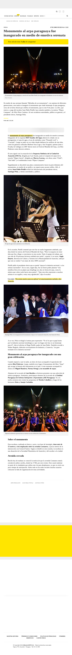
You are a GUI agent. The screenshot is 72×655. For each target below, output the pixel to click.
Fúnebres (62, 636)
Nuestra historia (12, 636)
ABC (7, 11)
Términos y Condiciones (29, 636)
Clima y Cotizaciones (53, 11)
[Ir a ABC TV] (49, 16)
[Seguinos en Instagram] (67, 645)
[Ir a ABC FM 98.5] (61, 16)
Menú (67, 11)
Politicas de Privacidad (48, 636)
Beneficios (29, 638)
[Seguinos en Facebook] (61, 645)
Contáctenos (41, 638)
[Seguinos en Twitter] (63, 645)
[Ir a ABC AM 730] (54, 16)
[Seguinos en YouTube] (65, 645)
